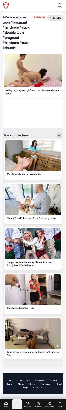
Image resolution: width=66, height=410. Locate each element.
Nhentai (53, 380)
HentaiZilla (37, 387)
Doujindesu (25, 380)
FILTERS (56, 17)
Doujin (12, 380)
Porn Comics (45, 384)
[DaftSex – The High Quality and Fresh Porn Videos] (6, 5)
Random (39, 17)
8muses (10, 384)
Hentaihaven (40, 380)
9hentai (21, 384)
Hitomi (32, 384)
